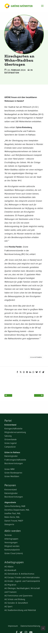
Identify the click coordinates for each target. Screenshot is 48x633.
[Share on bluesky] (36, 372)
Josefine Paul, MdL (12, 513)
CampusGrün (10, 446)
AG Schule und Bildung (14, 599)
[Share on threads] (23, 372)
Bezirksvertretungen (13, 463)
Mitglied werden (11, 546)
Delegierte (9, 524)
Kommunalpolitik (12, 549)
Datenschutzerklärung (30, 626)
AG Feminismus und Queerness (18, 595)
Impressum (13, 626)
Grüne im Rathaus (12, 452)
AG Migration (10, 584)
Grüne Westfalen (11, 476)
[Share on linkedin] (30, 372)
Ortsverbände (10, 439)
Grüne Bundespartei (13, 472)
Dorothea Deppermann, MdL (17, 509)
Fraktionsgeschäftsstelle (15, 459)
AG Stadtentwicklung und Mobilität (20, 610)
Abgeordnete (10, 502)
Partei (8, 420)
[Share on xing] (39, 372)
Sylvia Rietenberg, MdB (14, 506)
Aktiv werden (12, 531)
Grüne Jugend (10, 443)
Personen (10, 485)
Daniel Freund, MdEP (13, 520)
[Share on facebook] (17, 372)
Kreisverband (10, 424)
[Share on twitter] (20, 372)
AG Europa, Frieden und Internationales (22, 577)
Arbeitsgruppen (11, 538)
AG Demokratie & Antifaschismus (19, 573)
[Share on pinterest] (26, 372)
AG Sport (8, 606)
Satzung (8, 436)
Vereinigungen (10, 542)
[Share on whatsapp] (33, 372)
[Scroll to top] (43, 627)
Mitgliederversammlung (15, 432)
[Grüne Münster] (20, 5)
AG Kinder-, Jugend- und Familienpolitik (22, 581)
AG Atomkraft (10, 570)
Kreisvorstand (10, 489)
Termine (8, 535)
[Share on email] (42, 372)
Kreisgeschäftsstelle (13, 428)
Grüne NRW (9, 469)
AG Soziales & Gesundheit (16, 602)
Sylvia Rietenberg (36, 357)
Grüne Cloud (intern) (13, 553)
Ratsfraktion (11, 72)
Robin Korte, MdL (12, 517)
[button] (42, 6)
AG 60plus (8, 566)
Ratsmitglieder (11, 456)
